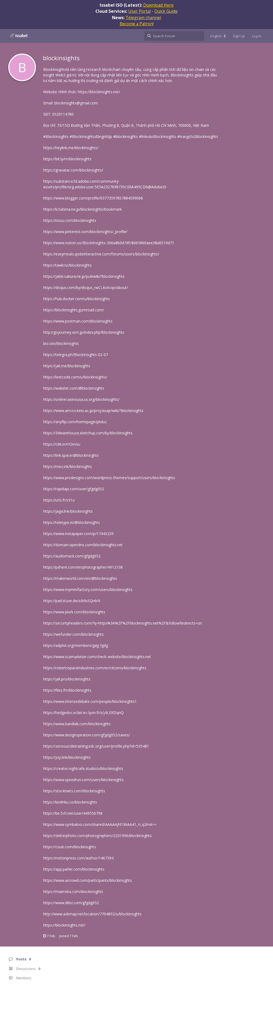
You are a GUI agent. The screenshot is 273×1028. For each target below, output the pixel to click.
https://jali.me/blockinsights (66, 365)
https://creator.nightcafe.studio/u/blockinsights (83, 768)
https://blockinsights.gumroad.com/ (73, 309)
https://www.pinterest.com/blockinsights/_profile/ (85, 231)
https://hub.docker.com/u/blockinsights (76, 298)
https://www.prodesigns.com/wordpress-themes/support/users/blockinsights (109, 477)
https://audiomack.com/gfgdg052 (72, 555)
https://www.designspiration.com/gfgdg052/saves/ (86, 734)
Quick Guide (166, 11)
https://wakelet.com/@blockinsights (73, 388)
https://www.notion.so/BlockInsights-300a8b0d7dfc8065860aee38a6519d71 (108, 242)
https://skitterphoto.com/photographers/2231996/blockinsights (97, 835)
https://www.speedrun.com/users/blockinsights (83, 779)
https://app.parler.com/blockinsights (74, 869)
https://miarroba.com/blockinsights (73, 891)
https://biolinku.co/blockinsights (70, 802)
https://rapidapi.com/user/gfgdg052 (73, 488)
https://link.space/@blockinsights (71, 455)
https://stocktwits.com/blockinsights (74, 790)
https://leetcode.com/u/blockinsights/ (75, 377)
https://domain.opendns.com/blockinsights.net (83, 544)
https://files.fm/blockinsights (67, 690)
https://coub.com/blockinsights (69, 846)
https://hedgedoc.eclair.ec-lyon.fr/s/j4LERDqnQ (83, 712)
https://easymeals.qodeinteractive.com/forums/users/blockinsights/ (101, 253)
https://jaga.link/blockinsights (68, 511)
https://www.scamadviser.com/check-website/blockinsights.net (97, 656)
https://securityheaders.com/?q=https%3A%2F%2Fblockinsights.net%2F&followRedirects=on (122, 623)
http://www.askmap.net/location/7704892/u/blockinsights (92, 913)
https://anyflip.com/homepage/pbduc (75, 421)
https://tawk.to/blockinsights (67, 265)
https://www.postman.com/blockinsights (78, 321)
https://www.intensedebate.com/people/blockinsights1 (90, 701)
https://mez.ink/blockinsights (67, 466)
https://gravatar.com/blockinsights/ (73, 170)
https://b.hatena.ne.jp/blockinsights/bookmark (82, 209)
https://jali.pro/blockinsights (66, 679)
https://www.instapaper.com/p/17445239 (78, 533)
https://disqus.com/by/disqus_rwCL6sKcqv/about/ (85, 287)
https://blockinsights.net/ (99, 91)
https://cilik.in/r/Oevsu (61, 444)
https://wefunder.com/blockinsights (73, 634)
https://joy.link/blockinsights (67, 757)
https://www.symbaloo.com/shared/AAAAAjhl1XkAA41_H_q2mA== (99, 824)
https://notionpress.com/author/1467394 (78, 857)
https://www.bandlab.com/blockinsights (77, 723)
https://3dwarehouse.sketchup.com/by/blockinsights (88, 432)
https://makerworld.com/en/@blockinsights (80, 578)
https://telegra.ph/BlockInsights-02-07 (75, 354)
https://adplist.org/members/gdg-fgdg (75, 645)
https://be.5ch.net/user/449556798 (72, 813)
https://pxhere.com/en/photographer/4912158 (83, 567)
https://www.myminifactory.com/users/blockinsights (88, 589)
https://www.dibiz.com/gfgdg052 (71, 902)
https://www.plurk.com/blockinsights (74, 611)
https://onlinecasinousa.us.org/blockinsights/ (81, 399)
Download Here (158, 5)
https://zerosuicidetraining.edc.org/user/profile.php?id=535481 (96, 746)
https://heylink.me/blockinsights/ (70, 147)
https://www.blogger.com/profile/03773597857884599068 (93, 198)
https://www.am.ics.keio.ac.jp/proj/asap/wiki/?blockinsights (93, 410)
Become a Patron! (137, 24)
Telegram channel (143, 18)
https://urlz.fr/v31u (59, 500)
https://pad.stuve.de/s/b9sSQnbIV (71, 600)
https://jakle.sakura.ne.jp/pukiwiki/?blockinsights (84, 276)
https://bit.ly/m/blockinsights (67, 158)
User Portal (139, 11)
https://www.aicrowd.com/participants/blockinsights (87, 880)
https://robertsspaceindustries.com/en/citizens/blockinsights (94, 667)
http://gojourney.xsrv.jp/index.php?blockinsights (83, 332)
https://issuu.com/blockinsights (69, 220)
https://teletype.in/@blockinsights (71, 522)
